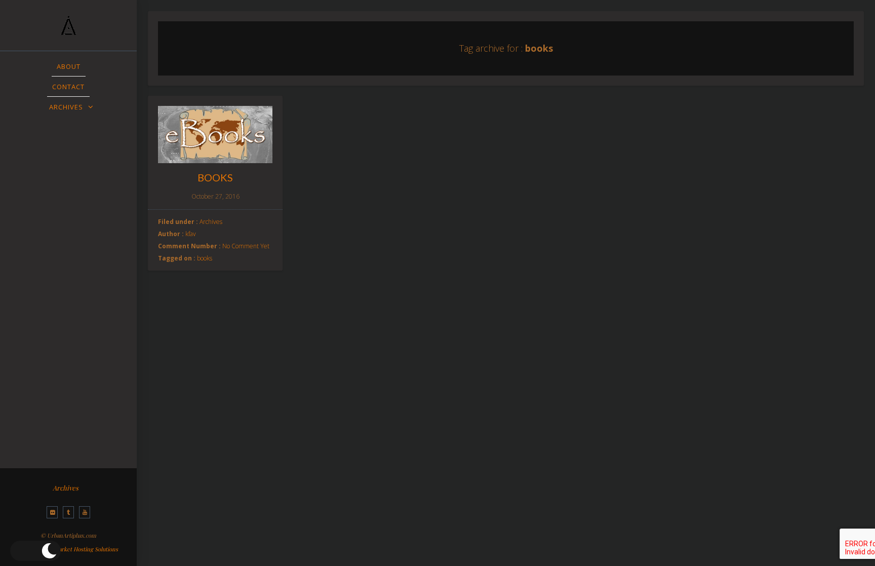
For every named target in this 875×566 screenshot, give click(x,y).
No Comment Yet (245, 246)
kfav (190, 234)
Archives (65, 487)
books (204, 258)
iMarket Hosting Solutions (85, 549)
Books (215, 177)
